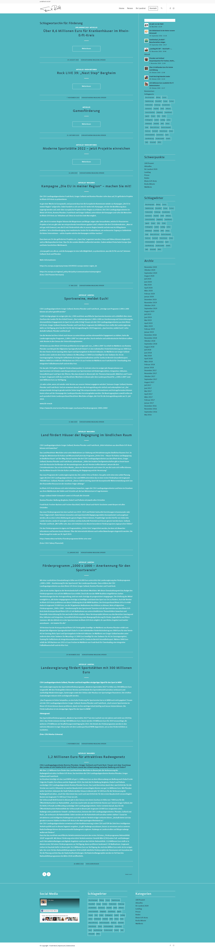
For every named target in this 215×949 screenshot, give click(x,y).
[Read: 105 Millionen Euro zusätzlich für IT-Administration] (146, 84)
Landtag (90, 295)
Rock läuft (155, 131)
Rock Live (147, 131)
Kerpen (153, 116)
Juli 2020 (147, 279)
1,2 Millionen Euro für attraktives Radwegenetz (86, 757)
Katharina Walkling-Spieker (94, 60)
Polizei (167, 123)
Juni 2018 (148, 353)
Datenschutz (70, 946)
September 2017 (150, 379)
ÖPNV (159, 142)
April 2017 (148, 394)
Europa (165, 101)
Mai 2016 (148, 415)
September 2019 (150, 309)
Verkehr (168, 138)
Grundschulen (166, 105)
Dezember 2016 (150, 406)
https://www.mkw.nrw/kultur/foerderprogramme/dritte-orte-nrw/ (65, 539)
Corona (164, 97)
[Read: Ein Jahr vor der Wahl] (146, 25)
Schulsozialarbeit (149, 134)
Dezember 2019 (150, 300)
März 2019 (148, 326)
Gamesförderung (86, 111)
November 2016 (150, 409)
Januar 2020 (149, 297)
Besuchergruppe (149, 97)
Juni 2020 (148, 282)
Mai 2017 (148, 391)
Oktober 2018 (149, 341)
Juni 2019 (148, 317)
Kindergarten (148, 120)
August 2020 (149, 276)
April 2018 (148, 359)
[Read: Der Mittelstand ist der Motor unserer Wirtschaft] (146, 32)
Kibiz (158, 116)
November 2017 (150, 373)
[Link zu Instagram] (173, 8)
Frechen (171, 101)
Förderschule (148, 105)
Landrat (156, 120)
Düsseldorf (158, 101)
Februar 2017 (149, 400)
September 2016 (150, 412)
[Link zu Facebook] (170, 8)
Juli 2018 (147, 350)
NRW (162, 123)
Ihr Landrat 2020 (82, 27)
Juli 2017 (147, 385)
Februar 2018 (149, 365)
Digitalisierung (149, 101)
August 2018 (149, 347)
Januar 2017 (149, 403)
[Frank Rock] (51, 8)
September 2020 (150, 273)
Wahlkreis (91, 183)
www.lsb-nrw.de (46, 404)
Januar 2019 (149, 332)
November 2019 (150, 303)
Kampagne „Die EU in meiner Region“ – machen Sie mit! (86, 186)
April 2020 (148, 288)
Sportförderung (149, 138)
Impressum (61, 946)
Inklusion (168, 108)
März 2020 (148, 291)
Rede (146, 127)
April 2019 (148, 323)
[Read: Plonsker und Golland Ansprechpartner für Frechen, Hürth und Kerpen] (146, 59)
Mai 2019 (148, 320)
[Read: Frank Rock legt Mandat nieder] (146, 78)
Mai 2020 (148, 285)
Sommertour (160, 134)
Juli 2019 (147, 314)
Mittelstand (148, 123)
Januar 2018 (149, 368)
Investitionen (168, 112)
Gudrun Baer (94, 864)
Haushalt (156, 108)
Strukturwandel (160, 138)
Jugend (147, 116)
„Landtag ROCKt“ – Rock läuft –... (160, 49)
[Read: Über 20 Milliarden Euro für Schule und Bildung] (146, 68)
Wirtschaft (153, 142)
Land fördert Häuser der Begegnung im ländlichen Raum (86, 435)
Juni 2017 (148, 388)
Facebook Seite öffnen (50, 911)
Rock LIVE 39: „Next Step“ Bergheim (86, 73)
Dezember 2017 (150, 370)
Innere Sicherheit (150, 112)
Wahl (146, 142)
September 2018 (150, 344)
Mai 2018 (148, 356)
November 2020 (150, 267)
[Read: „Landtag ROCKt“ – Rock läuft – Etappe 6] (146, 50)
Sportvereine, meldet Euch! (86, 298)
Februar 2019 (149, 329)
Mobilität (156, 123)
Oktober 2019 (149, 305)
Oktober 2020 (149, 270)
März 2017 (148, 397)
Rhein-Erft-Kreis (91, 69)
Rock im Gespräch (166, 127)
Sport (166, 134)
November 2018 (150, 338)
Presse (146, 175)
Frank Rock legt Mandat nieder (159, 76)
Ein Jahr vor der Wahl (156, 24)
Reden (146, 178)
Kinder (164, 116)
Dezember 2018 (150, 335)
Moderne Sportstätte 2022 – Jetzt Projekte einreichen (86, 148)
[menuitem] (121, 8)
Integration (160, 112)
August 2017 (149, 382)
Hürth (162, 108)
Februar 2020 (149, 294)
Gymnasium (148, 108)
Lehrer (168, 120)
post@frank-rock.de (45, 1)
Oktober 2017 (149, 376)
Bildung (158, 97)
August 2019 (149, 311)
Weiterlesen (86, 49)
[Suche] (161, 8)
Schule (171, 131)
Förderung (157, 105)
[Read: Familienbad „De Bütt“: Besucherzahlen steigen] (146, 41)
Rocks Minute (163, 131)
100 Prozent (149, 163)
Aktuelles (93, 27)
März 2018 (148, 362)
